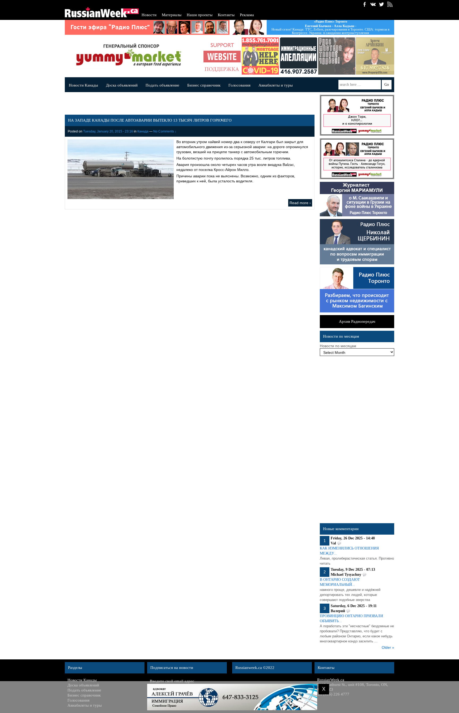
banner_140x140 (222, 56)
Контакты (226, 15)
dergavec (260, 56)
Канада (142, 131)
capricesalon (337, 56)
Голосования (239, 85)
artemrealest (375, 56)
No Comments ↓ (164, 131)
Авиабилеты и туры (275, 85)
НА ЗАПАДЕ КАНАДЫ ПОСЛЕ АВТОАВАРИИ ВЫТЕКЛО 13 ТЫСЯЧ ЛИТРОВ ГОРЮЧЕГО (150, 120)
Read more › (300, 203)
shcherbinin (298, 56)
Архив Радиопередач (357, 321)
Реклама (247, 15)
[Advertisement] (357, 441)
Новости (149, 15)
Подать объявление (162, 85)
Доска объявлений (122, 85)
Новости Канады (83, 85)
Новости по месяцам (338, 346)
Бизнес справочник (203, 85)
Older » (388, 647)
